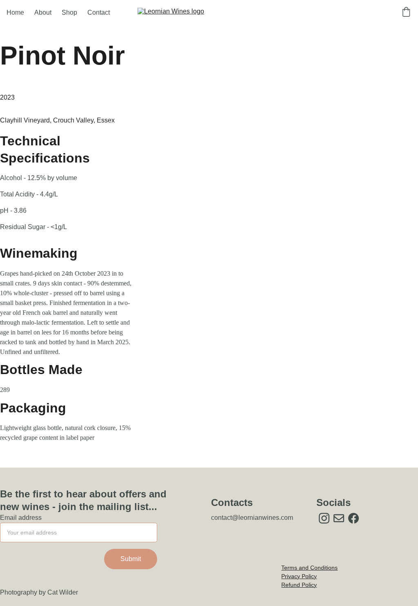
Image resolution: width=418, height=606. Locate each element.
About (42, 12)
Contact (98, 12)
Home (15, 12)
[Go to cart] (406, 13)
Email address (21, 517)
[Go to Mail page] (339, 518)
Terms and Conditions (309, 567)
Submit (130, 558)
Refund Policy (299, 584)
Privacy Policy (299, 576)
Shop (69, 12)
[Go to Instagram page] (324, 518)
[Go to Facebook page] (353, 518)
